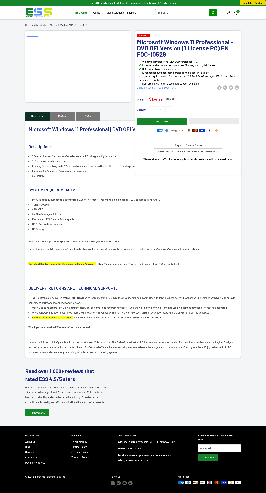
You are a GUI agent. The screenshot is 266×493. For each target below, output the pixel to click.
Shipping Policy (79, 451)
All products (40, 25)
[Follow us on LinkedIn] (130, 483)
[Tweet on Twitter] (231, 87)
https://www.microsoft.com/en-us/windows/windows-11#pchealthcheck (138, 263)
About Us (30, 441)
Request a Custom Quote (188, 145)
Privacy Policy (79, 441)
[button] (235, 13)
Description (37, 116)
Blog (27, 446)
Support (131, 12)
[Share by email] (237, 87)
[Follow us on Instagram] (119, 483)
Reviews (62, 116)
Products (95, 12)
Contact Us (31, 457)
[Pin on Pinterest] (225, 87)
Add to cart (161, 121)
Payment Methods (35, 462)
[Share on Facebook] (219, 87)
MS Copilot (81, 12)
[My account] (228, 12)
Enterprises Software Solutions (156, 87)
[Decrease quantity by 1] (152, 110)
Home (28, 25)
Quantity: (142, 109)
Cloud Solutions (115, 12)
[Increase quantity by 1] (169, 110)
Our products (37, 412)
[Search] (213, 12)
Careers (29, 451)
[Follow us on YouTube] (124, 483)
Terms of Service (80, 457)
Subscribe (208, 457)
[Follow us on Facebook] (113, 483)
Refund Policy (79, 446)
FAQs (88, 116)
